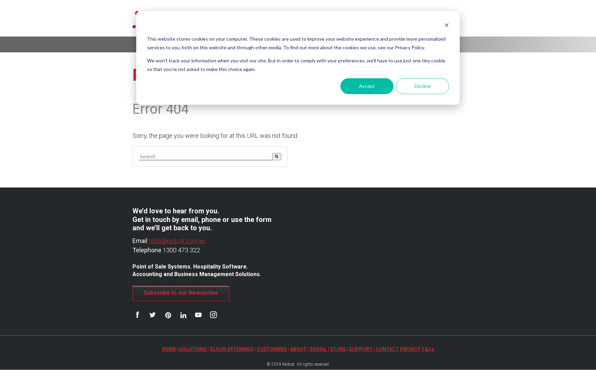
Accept (367, 86)
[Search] (276, 156)
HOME (169, 349)
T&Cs (427, 349)
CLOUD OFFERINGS (232, 349)
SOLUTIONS (193, 349)
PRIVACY (410, 349)
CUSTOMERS (272, 349)
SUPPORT (360, 349)
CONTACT (387, 349)
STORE (338, 349)
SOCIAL (318, 349)
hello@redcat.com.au (177, 240)
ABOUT (298, 349)
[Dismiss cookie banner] (446, 26)
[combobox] (205, 156)
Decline (423, 86)
